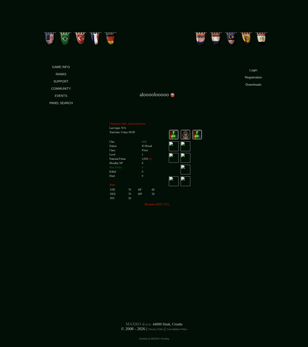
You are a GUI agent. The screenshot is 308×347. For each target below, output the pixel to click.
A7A (144, 141)
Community (61, 88)
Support (61, 81)
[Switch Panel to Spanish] (246, 37)
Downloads (253, 84)
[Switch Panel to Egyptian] (261, 37)
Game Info (61, 67)
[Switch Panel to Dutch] (216, 37)
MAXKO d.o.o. (139, 324)
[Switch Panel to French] (95, 37)
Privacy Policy (156, 329)
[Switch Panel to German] (110, 37)
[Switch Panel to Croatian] (201, 37)
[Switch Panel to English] (50, 37)
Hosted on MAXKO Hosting (154, 338)
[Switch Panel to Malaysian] (231, 37)
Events (61, 96)
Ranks (61, 74)
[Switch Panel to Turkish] (80, 37)
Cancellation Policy (177, 329)
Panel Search (61, 103)
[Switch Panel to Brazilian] (65, 37)
